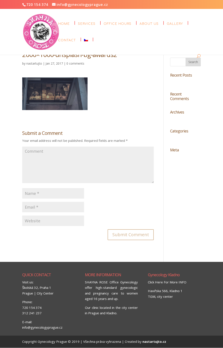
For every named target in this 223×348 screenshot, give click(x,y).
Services (86, 23)
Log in (174, 157)
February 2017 (181, 119)
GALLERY (175, 23)
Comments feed (182, 171)
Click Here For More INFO (167, 282)
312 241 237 (32, 313)
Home (64, 23)
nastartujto (34, 63)
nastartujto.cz (154, 341)
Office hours (117, 23)
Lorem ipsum (180, 82)
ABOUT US (149, 23)
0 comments (75, 63)
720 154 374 (32, 307)
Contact (67, 40)
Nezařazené (179, 138)
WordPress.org (181, 179)
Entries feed (179, 164)
